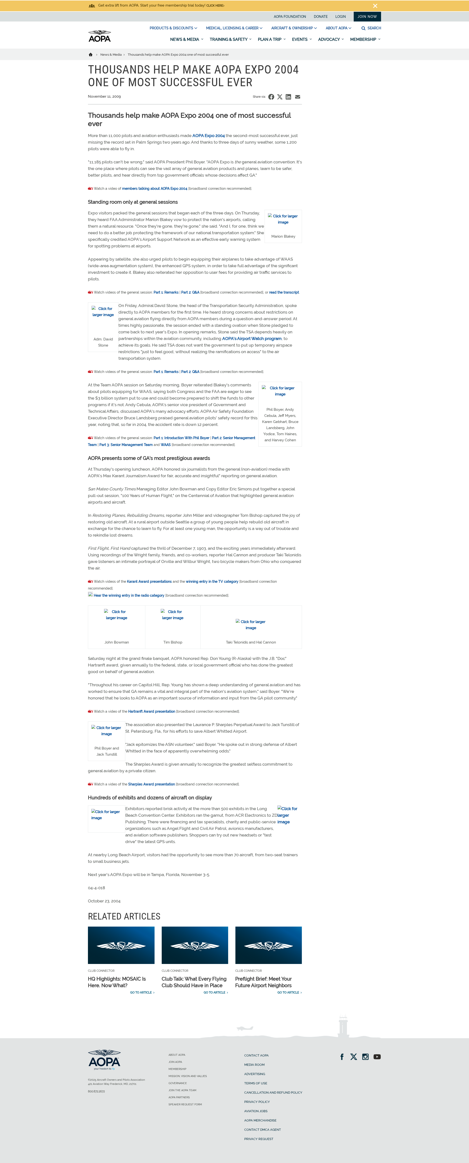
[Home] (93, 54)
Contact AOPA (256, 1055)
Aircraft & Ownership (292, 28)
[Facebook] (343, 1057)
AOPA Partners (179, 1097)
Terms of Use (255, 1083)
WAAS (166, 445)
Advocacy (329, 39)
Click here (214, 5)
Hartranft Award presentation (151, 711)
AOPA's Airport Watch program (252, 338)
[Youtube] (377, 1057)
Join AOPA (175, 1062)
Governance (178, 1083)
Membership (363, 39)
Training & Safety (229, 39)
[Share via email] (298, 97)
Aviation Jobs (255, 1111)
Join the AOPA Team (182, 1090)
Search (374, 28)
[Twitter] (355, 1057)
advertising (254, 1074)
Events (300, 39)
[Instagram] (367, 1057)
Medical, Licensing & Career (232, 28)
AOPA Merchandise (260, 1120)
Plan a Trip (270, 39)
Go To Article (141, 992)
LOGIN (340, 17)
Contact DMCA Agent (262, 1129)
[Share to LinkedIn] (288, 97)
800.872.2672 (96, 1091)
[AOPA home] (99, 40)
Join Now (367, 17)
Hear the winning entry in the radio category (129, 595)
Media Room (254, 1065)
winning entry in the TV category (212, 581)
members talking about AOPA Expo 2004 (154, 188)
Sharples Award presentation (151, 784)
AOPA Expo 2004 (208, 135)
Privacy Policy (257, 1102)
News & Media (185, 39)
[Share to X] (280, 97)
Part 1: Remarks (166, 292)
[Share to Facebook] (271, 97)
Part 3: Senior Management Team (126, 445)
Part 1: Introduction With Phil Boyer (181, 438)
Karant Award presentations (149, 581)
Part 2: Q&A (190, 292)
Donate (321, 17)
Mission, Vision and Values (188, 1076)
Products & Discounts (171, 28)
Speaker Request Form (185, 1104)
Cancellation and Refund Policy (273, 1092)
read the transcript (284, 292)
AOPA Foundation (290, 17)
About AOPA (336, 28)
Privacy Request (258, 1139)
